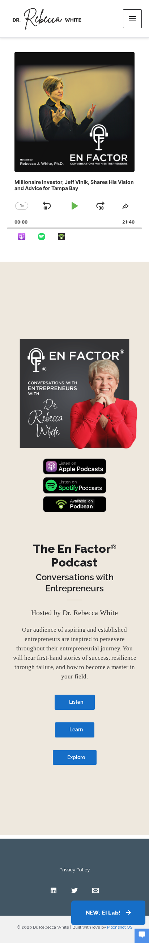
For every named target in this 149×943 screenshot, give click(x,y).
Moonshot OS (119, 927)
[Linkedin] (53, 890)
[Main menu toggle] (132, 18)
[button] (108, 913)
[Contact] (95, 890)
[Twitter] (74, 890)
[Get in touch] (142, 935)
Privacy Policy (74, 869)
